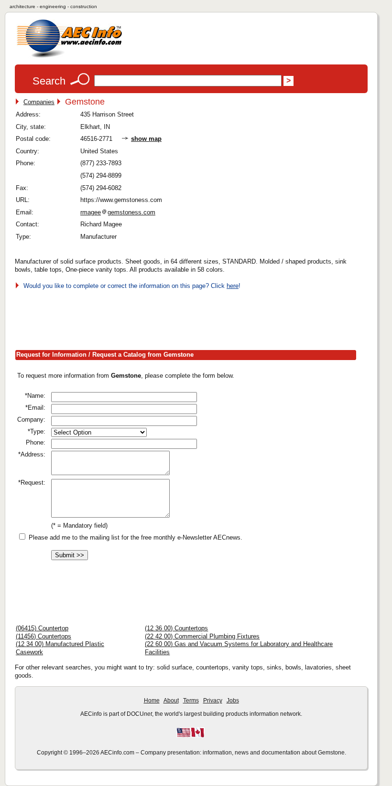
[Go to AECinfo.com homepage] (69, 56)
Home (152, 700)
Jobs (233, 700)
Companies (38, 102)
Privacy (212, 700)
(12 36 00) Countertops (176, 628)
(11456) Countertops (43, 636)
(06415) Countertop (42, 628)
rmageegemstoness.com (117, 212)
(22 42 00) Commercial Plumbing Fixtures (202, 636)
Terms (191, 700)
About (171, 700)
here (233, 285)
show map (146, 138)
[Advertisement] (189, 318)
